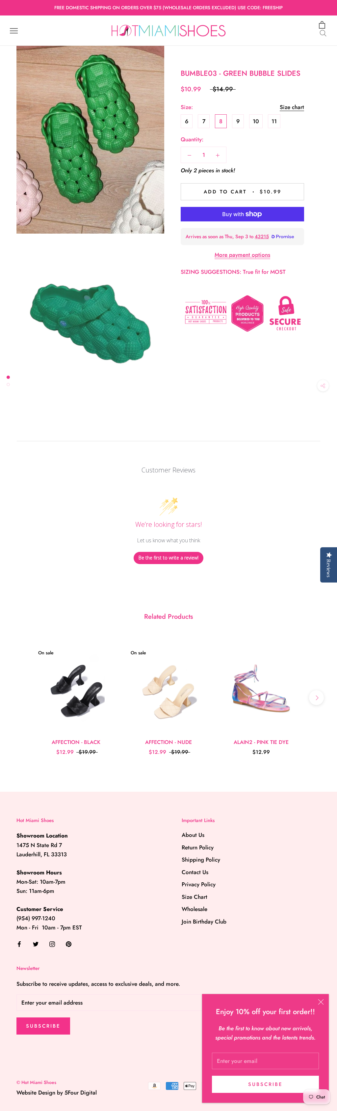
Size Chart (194, 897)
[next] (316, 697)
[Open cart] (323, 25)
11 (274, 121)
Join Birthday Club (204, 922)
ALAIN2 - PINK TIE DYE (261, 742)
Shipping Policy (201, 860)
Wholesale (194, 909)
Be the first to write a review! (168, 558)
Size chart (292, 107)
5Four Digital (81, 1093)
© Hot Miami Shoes (36, 1082)
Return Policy (198, 847)
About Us (193, 835)
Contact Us (195, 872)
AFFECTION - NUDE (168, 742)
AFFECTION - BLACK (76, 742)
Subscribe (265, 1084)
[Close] (321, 1002)
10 (256, 121)
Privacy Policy (199, 884)
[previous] (20, 697)
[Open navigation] (14, 31)
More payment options (242, 255)
